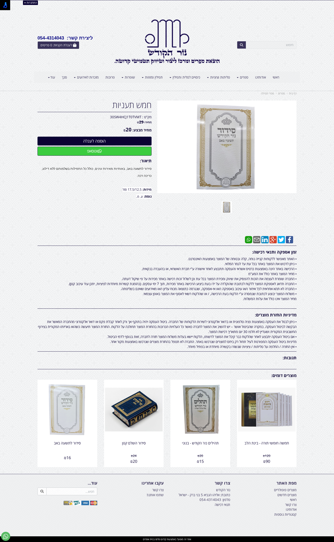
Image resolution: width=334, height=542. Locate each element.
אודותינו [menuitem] (260, 77)
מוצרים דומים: (284, 375)
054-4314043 (210, 499)
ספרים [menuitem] (243, 77)
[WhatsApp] (248, 239)
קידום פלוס (160, 539)
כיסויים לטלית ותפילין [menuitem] (186, 77)
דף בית (293, 93)
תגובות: (290, 357)
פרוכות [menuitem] (110, 77)
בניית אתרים (149, 539)
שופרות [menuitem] (129, 77)
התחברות (31, 3)
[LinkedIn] (265, 239)
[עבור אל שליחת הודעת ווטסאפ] (5, 536)
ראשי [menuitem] (276, 77)
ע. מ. (140, 196)
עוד (52, 77)
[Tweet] (281, 239)
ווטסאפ (92, 151)
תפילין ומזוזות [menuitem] (153, 77)
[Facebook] (289, 239)
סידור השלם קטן (134, 443)
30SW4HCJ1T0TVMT (125, 117)
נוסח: (148, 196)
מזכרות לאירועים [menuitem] (87, 77)
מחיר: (144, 122)
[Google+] (273, 239)
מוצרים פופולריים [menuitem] (285, 490)
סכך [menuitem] (64, 77)
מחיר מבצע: (142, 130)
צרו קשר (222, 483)
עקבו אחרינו (153, 483)
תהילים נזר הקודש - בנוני (200, 443)
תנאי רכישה (222, 504)
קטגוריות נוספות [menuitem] (285, 514)
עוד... (92, 483)
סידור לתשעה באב (67, 443)
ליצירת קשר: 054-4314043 (65, 37)
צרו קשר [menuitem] (291, 504)
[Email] (256, 239)
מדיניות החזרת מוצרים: (276, 315)
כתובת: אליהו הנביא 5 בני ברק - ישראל (204, 495)
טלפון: (226, 499)
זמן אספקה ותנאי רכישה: (274, 252)
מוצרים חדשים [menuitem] (287, 495)
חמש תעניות (132, 105)
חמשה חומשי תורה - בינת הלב (266, 443)
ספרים (281, 93)
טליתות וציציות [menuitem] (219, 77)
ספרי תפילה (267, 93)
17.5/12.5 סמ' (132, 189)
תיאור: (146, 160)
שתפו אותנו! (155, 495)
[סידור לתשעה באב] (227, 207)
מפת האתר (287, 483)
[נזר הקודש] (167, 42)
